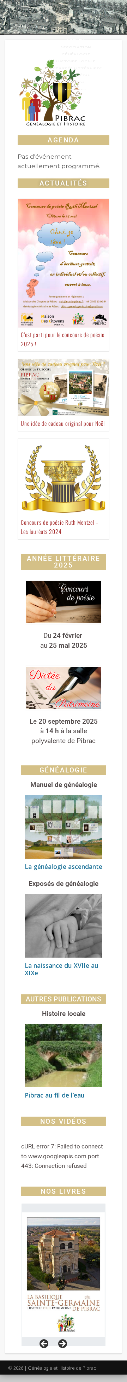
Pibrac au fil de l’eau (55, 1095)
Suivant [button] (62, 1344)
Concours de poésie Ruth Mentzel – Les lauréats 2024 (60, 527)
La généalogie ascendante (63, 866)
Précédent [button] (44, 1344)
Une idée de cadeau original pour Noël (63, 423)
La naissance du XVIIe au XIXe (61, 969)
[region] (63, 1274)
